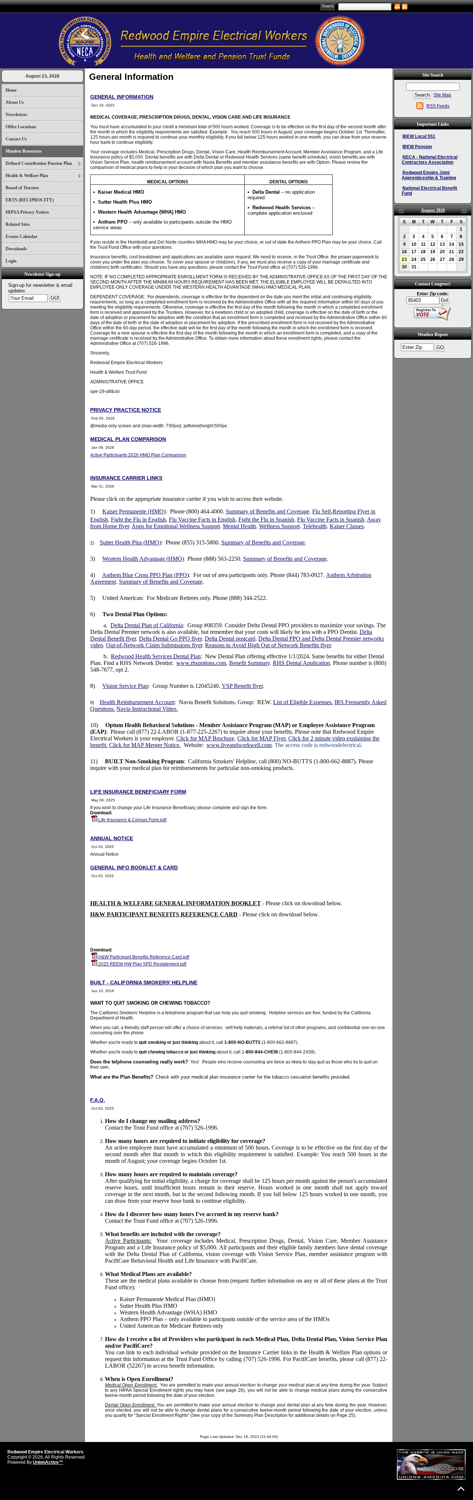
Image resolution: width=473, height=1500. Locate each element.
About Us (15, 102)
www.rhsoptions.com (201, 663)
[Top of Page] (461, 1488)
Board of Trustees (22, 187)
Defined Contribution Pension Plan (39, 163)
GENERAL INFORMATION (121, 97)
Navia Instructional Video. (147, 709)
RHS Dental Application (301, 663)
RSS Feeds (437, 106)
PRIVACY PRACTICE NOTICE (125, 410)
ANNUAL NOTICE (111, 838)
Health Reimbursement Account (137, 702)
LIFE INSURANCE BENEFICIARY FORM (138, 792)
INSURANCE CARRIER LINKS (126, 478)
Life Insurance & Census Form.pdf (131, 819)
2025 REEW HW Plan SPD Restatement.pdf (141, 964)
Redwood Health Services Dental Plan (156, 656)
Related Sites (18, 224)
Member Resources (24, 151)
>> (464, 210)
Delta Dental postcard (230, 638)
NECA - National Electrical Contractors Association (429, 160)
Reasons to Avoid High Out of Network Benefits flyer (268, 645)
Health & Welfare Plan (27, 175)
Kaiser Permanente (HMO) (134, 511)
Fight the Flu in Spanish (266, 519)
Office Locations (21, 126)
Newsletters (16, 114)
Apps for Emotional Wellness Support (176, 526)
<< (401, 210)
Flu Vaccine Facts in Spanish (330, 519)
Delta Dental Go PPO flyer (170, 638)
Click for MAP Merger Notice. (145, 745)
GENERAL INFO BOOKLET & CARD (134, 868)
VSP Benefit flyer (242, 686)
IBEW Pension (417, 146)
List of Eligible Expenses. (303, 702)
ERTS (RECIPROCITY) (30, 200)
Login (11, 261)
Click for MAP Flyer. (262, 738)
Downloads (16, 248)
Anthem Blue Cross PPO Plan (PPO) (145, 575)
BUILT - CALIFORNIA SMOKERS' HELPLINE (143, 982)
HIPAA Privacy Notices (27, 212)
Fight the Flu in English (138, 519)
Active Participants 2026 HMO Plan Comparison (138, 455)
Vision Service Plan (125, 686)
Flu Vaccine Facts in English (202, 519)
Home (11, 90)
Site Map (442, 95)
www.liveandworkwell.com (239, 745)
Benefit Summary (249, 663)
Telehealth (315, 526)
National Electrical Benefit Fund (429, 191)
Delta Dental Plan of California (146, 625)
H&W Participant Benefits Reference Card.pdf (143, 957)
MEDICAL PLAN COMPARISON (128, 439)
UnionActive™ (48, 1462)
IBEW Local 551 (418, 136)
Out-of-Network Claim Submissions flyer (154, 645)
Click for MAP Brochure (205, 738)
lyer (131, 638)
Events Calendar (21, 236)
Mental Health (239, 526)
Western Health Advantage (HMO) (143, 559)
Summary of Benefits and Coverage (267, 511)
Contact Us (16, 139)
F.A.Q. (97, 1100)
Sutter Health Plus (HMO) (130, 542)
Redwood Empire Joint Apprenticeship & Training (429, 175)
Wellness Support (279, 526)
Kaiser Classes (347, 526)
